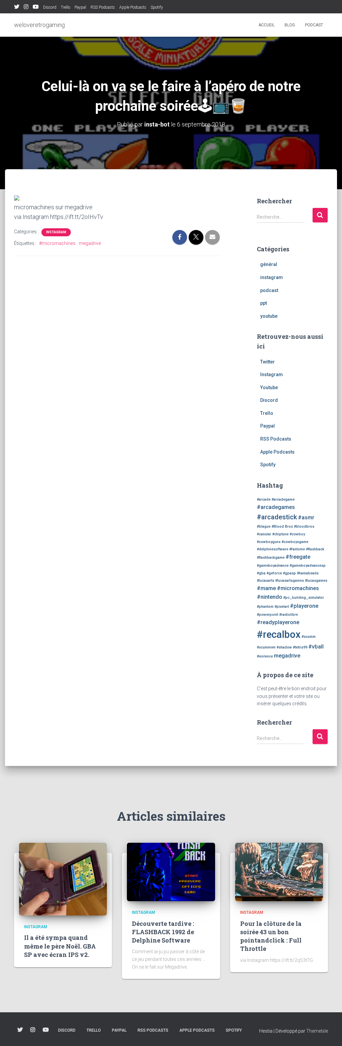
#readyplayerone (278, 622)
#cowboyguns (269, 542)
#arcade (264, 499)
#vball (316, 646)
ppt (263, 303)
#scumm (309, 636)
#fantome (297, 549)
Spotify (157, 7)
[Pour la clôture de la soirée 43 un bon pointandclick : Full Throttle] (279, 871)
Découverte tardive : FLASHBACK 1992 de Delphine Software (163, 932)
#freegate (298, 557)
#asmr (306, 517)
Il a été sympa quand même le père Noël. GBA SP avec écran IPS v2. (60, 946)
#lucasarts (265, 580)
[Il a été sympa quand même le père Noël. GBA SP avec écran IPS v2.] (63, 878)
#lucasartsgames (289, 580)
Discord (49, 7)
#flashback (315, 549)
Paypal (80, 7)
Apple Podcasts (132, 7)
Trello (65, 7)
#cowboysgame (295, 542)
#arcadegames (276, 507)
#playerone (304, 606)
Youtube (36, 7)
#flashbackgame (271, 557)
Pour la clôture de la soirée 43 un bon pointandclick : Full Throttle (271, 936)
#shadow (284, 647)
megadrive (90, 243)
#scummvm (266, 647)
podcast (314, 25)
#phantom (265, 606)
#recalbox (279, 634)
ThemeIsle (317, 1031)
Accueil (267, 25)
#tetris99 (300, 647)
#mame (266, 588)
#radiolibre (288, 614)
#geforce (274, 573)
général (268, 264)
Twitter (16, 7)
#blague (264, 526)
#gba (261, 573)
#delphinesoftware (272, 549)
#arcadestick (277, 517)
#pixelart (282, 606)
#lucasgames (316, 580)
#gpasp (289, 573)
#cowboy (297, 534)
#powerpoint (267, 614)
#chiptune (280, 534)
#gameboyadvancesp (308, 565)
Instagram (26, 7)
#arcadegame (283, 499)
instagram (56, 232)
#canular (264, 534)
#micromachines (57, 243)
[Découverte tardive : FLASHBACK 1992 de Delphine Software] (171, 871)
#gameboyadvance (273, 565)
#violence (265, 656)
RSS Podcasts (103, 7)
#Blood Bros (282, 526)
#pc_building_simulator (303, 597)
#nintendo (269, 597)
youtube (269, 316)
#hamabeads (308, 573)
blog (290, 25)
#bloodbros (304, 526)
